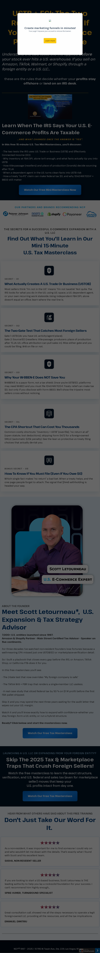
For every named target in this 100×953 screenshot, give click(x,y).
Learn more (50, 40)
